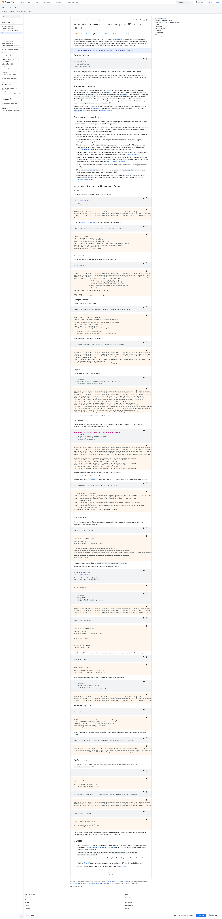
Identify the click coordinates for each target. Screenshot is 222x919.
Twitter (27, 905)
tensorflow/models (86, 222)
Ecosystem (46, 2)
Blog (26, 897)
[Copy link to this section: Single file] (83, 370)
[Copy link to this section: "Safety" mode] (89, 760)
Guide (12, 11)
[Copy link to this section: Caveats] (83, 841)
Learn (28, 2)
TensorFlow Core (9, 7)
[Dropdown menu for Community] (65, 2)
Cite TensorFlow (128, 908)
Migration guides (82, 179)
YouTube (27, 908)
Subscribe (201, 915)
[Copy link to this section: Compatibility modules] (97, 86)
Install (22, 2)
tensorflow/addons (106, 110)
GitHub (211, 2)
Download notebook (121, 34)
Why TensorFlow (73, 2)
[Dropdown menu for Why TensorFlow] (80, 2)
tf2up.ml (86, 863)
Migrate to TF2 (21, 11)
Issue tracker (127, 897)
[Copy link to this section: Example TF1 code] (90, 300)
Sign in (218, 2)
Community (59, 2)
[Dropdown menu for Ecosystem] (52, 2)
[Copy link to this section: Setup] (80, 191)
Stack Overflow (128, 902)
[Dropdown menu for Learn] (32, 2)
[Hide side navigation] (21, 916)
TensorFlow (77, 20)
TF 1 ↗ (30, 11)
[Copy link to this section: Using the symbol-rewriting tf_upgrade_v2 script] (122, 186)
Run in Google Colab (83, 34)
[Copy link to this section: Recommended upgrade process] (107, 117)
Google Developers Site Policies (98, 883)
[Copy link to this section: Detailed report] (90, 518)
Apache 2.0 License (75, 883)
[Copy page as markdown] (81, 27)
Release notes (128, 900)
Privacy (33, 915)
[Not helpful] (146, 20)
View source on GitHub (102, 34)
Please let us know (132, 154)
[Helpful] (144, 20)
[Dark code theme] (143, 59)
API (37, 2)
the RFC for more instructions (116, 161)
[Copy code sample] (146, 59)
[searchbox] (11, 16)
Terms (27, 915)
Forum (27, 900)
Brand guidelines (128, 905)
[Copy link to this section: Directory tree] (87, 421)
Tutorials (4, 11)
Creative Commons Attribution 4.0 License (117, 881)
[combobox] (184, 2)
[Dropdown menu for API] (40, 2)
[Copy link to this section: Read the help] (86, 256)
